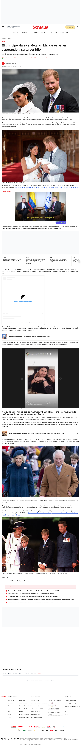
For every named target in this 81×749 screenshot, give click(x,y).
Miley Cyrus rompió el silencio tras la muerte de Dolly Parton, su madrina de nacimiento (58, 260)
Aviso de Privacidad (7, 742)
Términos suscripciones (36, 706)
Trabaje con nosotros (70, 709)
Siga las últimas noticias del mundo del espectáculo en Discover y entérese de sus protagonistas (30, 58)
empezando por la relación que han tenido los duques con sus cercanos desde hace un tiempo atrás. (47, 187)
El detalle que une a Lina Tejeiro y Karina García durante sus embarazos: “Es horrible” (12, 260)
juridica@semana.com (53, 709)
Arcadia (9, 708)
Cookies (67, 714)
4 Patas (9, 717)
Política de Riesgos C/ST (37, 708)
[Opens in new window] (5, 739)
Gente (9, 38)
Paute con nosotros (70, 712)
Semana (4, 38)
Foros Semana (23, 703)
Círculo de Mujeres (24, 714)
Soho (9, 711)
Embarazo (25, 580)
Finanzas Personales (24, 706)
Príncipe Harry (6, 580)
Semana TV (11, 703)
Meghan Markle (16, 580)
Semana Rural (23, 708)
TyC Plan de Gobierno (36, 717)
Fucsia (9, 714)
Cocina (21, 711)
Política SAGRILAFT (36, 711)
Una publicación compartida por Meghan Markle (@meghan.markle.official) (23, 322)
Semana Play (11, 700)
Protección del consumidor (54, 700)
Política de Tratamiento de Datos (39, 703)
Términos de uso (35, 700)
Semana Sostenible (24, 717)
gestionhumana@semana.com (56, 715)
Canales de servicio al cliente (72, 706)
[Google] (2, 739)
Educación (22, 700)
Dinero (9, 706)
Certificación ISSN (35, 714)
